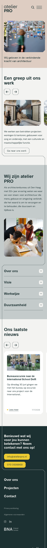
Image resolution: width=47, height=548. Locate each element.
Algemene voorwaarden (14, 515)
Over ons (11, 480)
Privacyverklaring (11, 508)
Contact (10, 496)
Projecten (11, 488)
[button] (7, 92)
